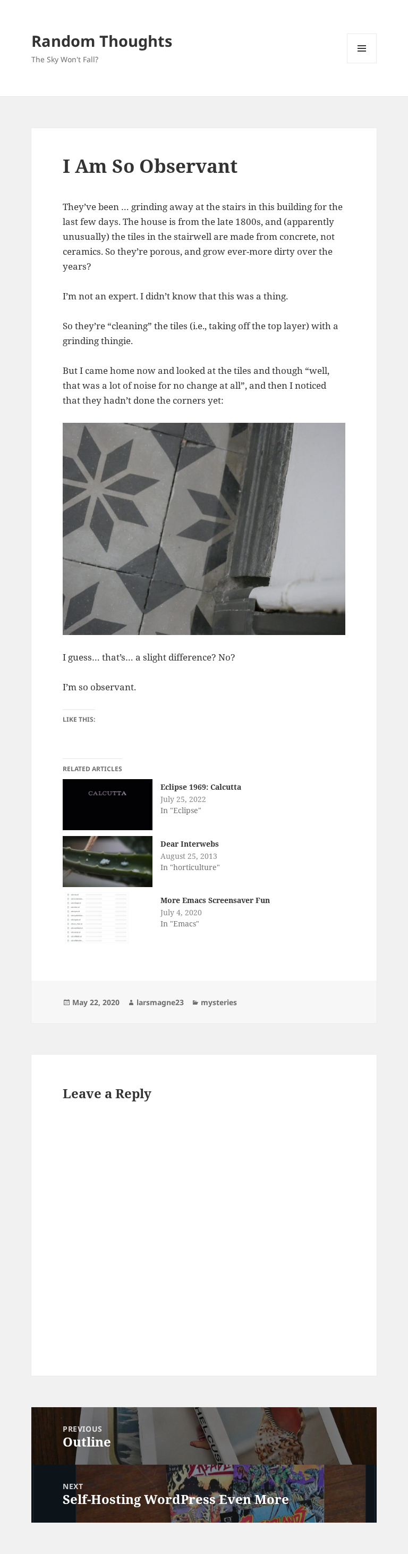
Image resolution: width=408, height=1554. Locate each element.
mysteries (219, 1002)
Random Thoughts (101, 40)
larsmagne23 (160, 1002)
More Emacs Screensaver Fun (215, 900)
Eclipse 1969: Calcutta (200, 787)
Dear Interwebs (189, 844)
